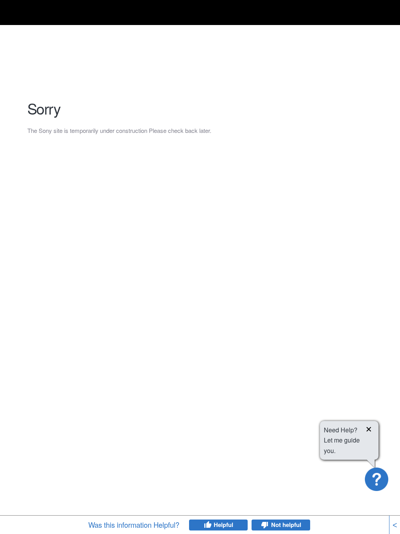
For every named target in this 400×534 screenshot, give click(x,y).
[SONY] (46, 14)
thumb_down (265, 525)
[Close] (369, 430)
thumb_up (207, 525)
